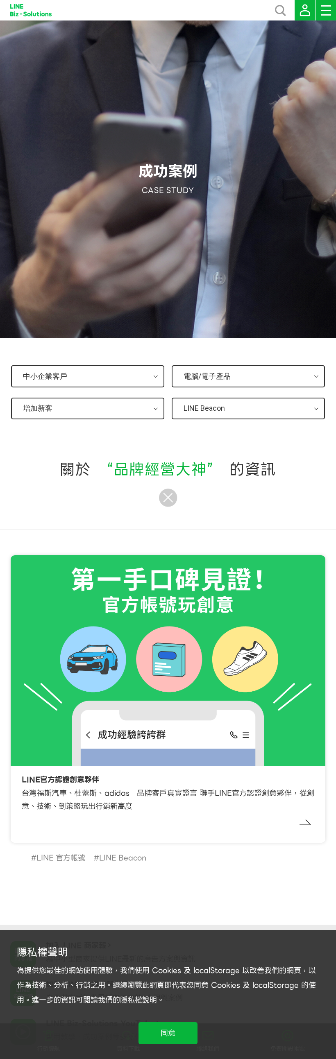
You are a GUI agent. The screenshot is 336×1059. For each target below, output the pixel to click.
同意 (168, 1033)
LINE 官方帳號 (60, 858)
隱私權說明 (138, 1000)
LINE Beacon (122, 858)
